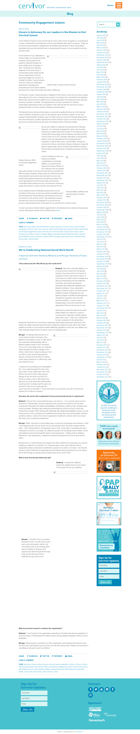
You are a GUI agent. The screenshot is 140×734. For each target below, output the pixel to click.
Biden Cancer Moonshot (40, 227)
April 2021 (100, 193)
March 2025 (101, 77)
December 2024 (102, 84)
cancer (34, 664)
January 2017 (101, 306)
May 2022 (100, 161)
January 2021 (101, 200)
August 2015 (101, 335)
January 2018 (101, 283)
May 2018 (100, 274)
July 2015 (100, 338)
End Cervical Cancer (56, 232)
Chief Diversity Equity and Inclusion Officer (64, 229)
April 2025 (100, 75)
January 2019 (101, 254)
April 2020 (100, 222)
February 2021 (102, 197)
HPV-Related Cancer (26, 669)
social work (28, 672)
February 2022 (102, 168)
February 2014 (102, 365)
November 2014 (102, 352)
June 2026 (100, 40)
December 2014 (102, 350)
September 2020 (103, 210)
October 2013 (102, 374)
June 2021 (100, 188)
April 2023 (100, 134)
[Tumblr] (112, 689)
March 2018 (101, 279)
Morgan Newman (60, 234)
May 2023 (100, 131)
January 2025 (101, 82)
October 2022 (102, 148)
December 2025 (102, 55)
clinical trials (83, 229)
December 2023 (102, 114)
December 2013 (102, 369)
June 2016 (100, 311)
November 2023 (102, 116)
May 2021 (100, 190)
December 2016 (102, 308)
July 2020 (100, 215)
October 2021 (102, 178)
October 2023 (102, 119)
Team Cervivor (47, 672)
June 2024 (100, 99)
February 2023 (102, 139)
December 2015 (102, 325)
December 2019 (102, 229)
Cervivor (32, 5)
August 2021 (101, 183)
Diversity (46, 232)
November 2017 (102, 288)
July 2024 (100, 97)
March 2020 (101, 225)
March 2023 (101, 136)
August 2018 (101, 266)
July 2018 (100, 269)
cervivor (45, 229)
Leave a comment (26, 223)
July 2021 (100, 185)
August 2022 (101, 153)
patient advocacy (67, 237)
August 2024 (101, 94)
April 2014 (100, 360)
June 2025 (100, 70)
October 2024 (102, 89)
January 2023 (101, 141)
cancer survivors (56, 227)
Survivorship (23, 239)
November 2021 (102, 175)
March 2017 (101, 301)
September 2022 (103, 151)
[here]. (58, 210)
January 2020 (101, 227)
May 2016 (100, 313)
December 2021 (102, 173)
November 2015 (102, 328)
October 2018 (102, 261)
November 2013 (102, 372)
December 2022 (102, 143)
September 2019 (103, 237)
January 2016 (101, 323)
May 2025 (100, 72)
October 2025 (102, 60)
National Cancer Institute (33, 237)
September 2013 (103, 377)
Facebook (33, 218)
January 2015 (101, 347)
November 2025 (102, 57)
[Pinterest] (107, 689)
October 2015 (102, 330)
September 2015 (103, 333)
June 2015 (100, 340)
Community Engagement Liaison (30, 232)
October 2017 (102, 291)
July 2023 (100, 126)
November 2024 (102, 87)
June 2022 (100, 158)
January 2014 (101, 367)
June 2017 (100, 296)
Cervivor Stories (81, 664)
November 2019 (102, 232)
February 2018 (102, 281)
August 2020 (101, 212)
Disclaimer (79, 732)
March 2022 (101, 166)
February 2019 (102, 252)
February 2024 (102, 109)
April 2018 (100, 276)
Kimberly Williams (47, 234)
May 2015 (100, 342)
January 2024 (101, 112)
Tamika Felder (33, 239)
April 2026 (100, 45)
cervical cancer (67, 227)
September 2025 (103, 62)
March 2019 (101, 249)
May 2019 (100, 244)
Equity (66, 232)
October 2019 (102, 234)
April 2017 (100, 298)
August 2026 (101, 35)
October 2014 (102, 355)
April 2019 (100, 247)
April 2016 (100, 315)
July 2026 (100, 38)
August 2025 (101, 65)
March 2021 (101, 195)
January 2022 (101, 170)
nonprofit (45, 237)
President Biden (79, 237)
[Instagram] (90, 695)
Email (70, 218)
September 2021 (103, 180)
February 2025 (102, 80)
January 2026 (101, 53)
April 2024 (100, 104)
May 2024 (100, 102)
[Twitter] (96, 689)
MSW (66, 669)
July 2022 (100, 156)
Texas (55, 672)
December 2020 (102, 202)
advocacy (27, 227)
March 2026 (101, 48)
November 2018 (102, 259)
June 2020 (100, 217)
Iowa (36, 669)
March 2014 (101, 362)
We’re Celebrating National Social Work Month (46, 250)
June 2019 (100, 242)
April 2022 (100, 163)
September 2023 (103, 121)
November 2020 (102, 205)
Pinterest (58, 218)
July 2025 (100, 67)
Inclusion (37, 234)
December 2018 (102, 256)
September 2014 (103, 357)
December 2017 (102, 286)
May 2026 (100, 43)
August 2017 (101, 293)
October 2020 (102, 207)
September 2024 (103, 92)
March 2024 (101, 107)
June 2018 (100, 271)
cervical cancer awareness (58, 664)
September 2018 (103, 264)
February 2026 (102, 50)
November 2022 (102, 146)
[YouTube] (101, 689)
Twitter (45, 218)
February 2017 (102, 303)
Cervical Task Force (34, 229)
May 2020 (100, 220)
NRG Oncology (55, 237)
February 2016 (102, 320)
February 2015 (102, 345)
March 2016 (101, 318)
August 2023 (101, 124)
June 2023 (100, 129)
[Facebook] (90, 689)
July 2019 (100, 239)
